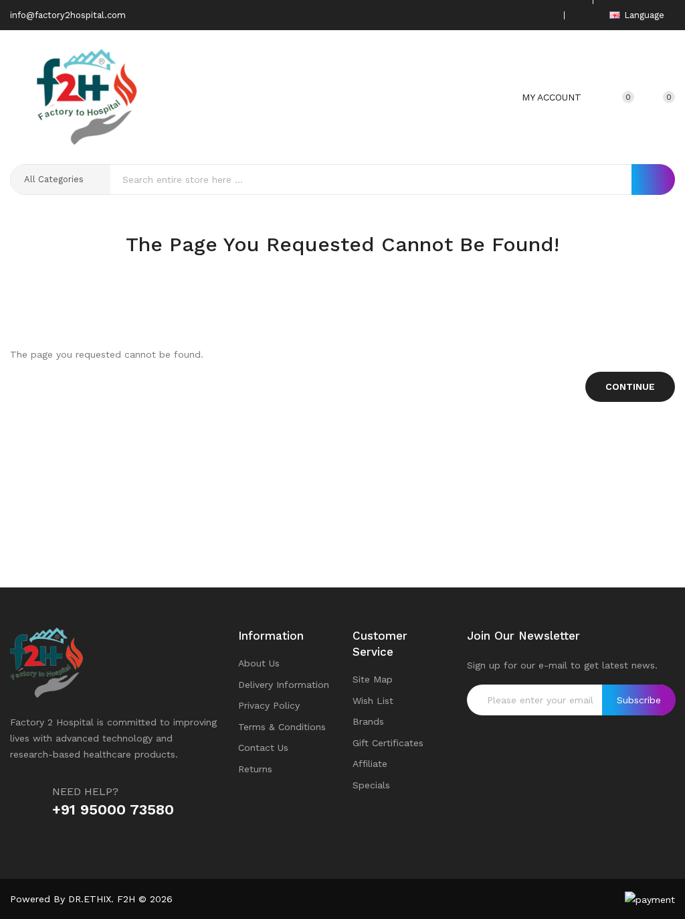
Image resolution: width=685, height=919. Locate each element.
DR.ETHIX (89, 899)
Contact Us (263, 747)
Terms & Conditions (282, 726)
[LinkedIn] (545, 15)
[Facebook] (483, 15)
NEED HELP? (85, 791)
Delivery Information (283, 684)
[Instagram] (524, 15)
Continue (630, 386)
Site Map (373, 679)
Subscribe (639, 700)
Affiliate (370, 763)
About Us (259, 663)
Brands (368, 721)
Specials (371, 785)
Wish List (373, 700)
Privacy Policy (269, 705)
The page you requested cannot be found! (363, 271)
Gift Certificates (388, 742)
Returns (255, 769)
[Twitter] (503, 15)
